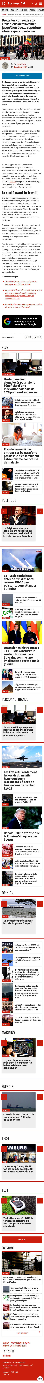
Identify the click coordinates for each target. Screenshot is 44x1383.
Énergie (5, 679)
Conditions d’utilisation (20, 1343)
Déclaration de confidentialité (14, 1345)
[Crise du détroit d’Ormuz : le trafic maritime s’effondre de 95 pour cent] (7, 595)
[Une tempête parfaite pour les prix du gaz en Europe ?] (19, 900)
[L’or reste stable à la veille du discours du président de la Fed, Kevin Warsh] (7, 1015)
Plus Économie (29, 1332)
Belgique (5, 10)
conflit (5, 643)
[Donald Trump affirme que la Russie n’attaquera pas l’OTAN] (22, 808)
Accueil (4, 14)
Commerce (6, 479)
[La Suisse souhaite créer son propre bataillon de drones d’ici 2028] (7, 795)
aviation (5, 964)
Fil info (32, 10)
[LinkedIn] (13, 1350)
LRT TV (13, 181)
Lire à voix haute (22, 76)
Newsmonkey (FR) (26, 1365)
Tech (4, 952)
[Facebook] (5, 1350)
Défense (5, 571)
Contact (6, 1343)
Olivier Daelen (21, 64)
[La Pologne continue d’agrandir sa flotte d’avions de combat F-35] (7, 955)
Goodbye (6, 1368)
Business (5, 407)
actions (5, 1056)
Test (4, 1214)
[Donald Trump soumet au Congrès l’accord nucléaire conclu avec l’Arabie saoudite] (7, 670)
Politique (24, 10)
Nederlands (7, 1355)
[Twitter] (9, 1350)
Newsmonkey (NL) (10, 1365)
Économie (14, 10)
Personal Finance (8, 374)
